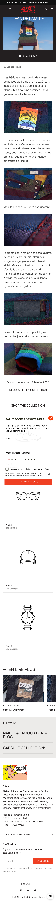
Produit (8, 525)
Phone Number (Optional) (17, 452)
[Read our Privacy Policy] (49, 474)
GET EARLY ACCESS (28, 481)
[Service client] (50, 896)
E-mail (8, 438)
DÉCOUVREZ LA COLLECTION (28, 389)
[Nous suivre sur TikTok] (35, 890)
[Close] (50, 418)
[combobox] (12, 459)
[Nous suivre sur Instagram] (21, 890)
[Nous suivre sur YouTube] (28, 890)
